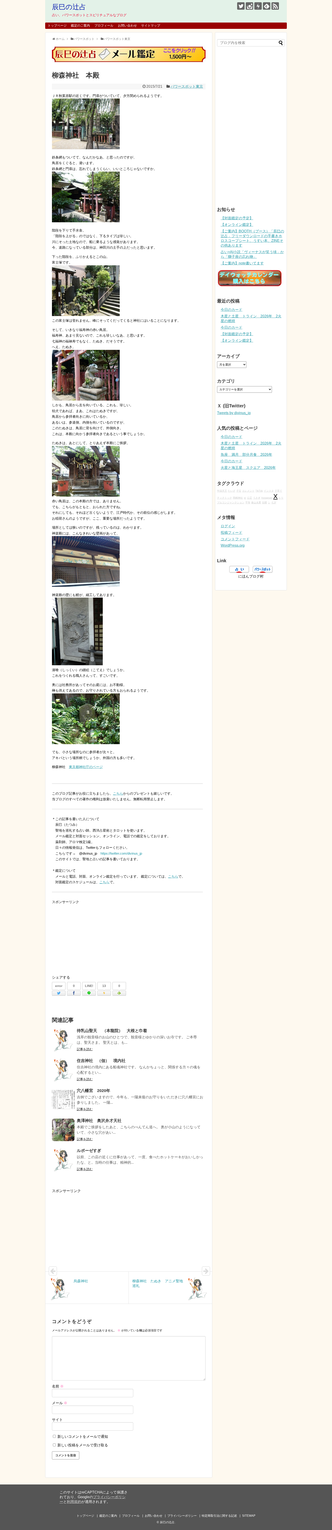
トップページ (57, 25)
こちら (118, 793)
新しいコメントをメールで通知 (82, 1436)
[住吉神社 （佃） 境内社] (63, 1070)
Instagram (266, 497)
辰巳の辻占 (69, 7)
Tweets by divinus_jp (234, 413)
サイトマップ (150, 25)
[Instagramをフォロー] (249, 6)
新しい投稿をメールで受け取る (82, 1445)
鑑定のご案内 (80, 25)
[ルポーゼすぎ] (63, 1160)
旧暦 (264, 502)
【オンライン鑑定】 (237, 225)
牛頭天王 (222, 490)
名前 (58, 1386)
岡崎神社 (238, 497)
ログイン (228, 526)
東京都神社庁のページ (86, 767)
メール (59, 1403)
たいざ (231, 490)
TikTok (259, 490)
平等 (247, 502)
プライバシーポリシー (182, 1515)
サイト (57, 1420)
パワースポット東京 (187, 86)
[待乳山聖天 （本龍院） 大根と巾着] (63, 1040)
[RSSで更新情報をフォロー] (275, 6)
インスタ (269, 490)
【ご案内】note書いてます (242, 263)
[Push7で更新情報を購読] (258, 6)
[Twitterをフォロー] (241, 6)
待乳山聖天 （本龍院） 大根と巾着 (112, 1030)
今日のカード (231, 310)
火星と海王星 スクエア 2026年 (248, 468)
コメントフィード (235, 539)
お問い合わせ (127, 25)
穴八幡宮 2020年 (93, 1090)
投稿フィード (231, 532)
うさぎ (256, 497)
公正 (249, 497)
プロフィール (103, 25)
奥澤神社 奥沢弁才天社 (99, 1120)
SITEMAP (248, 1515)
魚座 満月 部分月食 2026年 (246, 454)
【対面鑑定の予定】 (237, 218)
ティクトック (224, 497)
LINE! (89, 986)
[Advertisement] (129, 936)
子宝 (238, 490)
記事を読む (85, 1049)
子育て (278, 490)
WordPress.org (233, 545)
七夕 (273, 502)
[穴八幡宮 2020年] (63, 1100)
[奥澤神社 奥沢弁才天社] (63, 1130)
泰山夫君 (256, 502)
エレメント (248, 490)
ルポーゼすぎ (89, 1150)
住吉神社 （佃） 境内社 (101, 1060)
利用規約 (74, 1502)
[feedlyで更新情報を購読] (266, 6)
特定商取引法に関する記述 (219, 1515)
